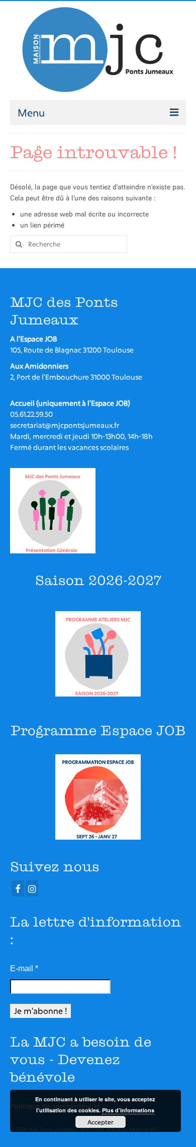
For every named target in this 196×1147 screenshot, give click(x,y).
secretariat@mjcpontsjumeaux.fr (64, 425)
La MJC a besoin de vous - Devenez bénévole (80, 1059)
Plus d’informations (128, 1110)
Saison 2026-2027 (98, 580)
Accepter (100, 1122)
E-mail (24, 968)
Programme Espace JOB (98, 730)
